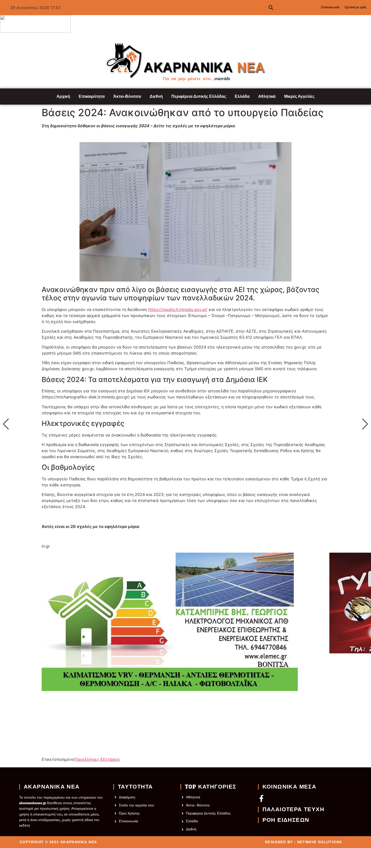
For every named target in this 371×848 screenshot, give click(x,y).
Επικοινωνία (330, 7)
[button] (6, 424)
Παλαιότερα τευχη (293, 809)
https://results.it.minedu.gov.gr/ (177, 309)
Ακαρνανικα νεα (52, 787)
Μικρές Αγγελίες (299, 96)
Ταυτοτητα (135, 787)
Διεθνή (156, 96)
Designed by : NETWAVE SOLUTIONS (303, 842)
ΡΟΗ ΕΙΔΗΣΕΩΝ (285, 820)
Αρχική (63, 96)
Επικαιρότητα (92, 96)
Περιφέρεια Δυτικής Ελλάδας (198, 96)
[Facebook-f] (261, 798)
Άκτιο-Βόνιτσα (127, 96)
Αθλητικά (267, 96)
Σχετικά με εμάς (355, 7)
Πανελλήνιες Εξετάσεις (97, 759)
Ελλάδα (242, 96)
